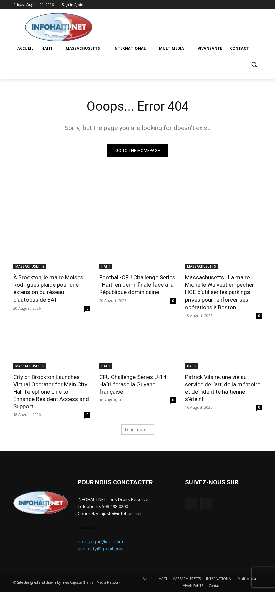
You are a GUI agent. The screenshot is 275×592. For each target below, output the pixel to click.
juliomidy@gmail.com (101, 548)
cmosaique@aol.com (100, 541)
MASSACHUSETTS (29, 266)
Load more (135, 429)
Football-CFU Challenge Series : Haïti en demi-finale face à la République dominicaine (137, 284)
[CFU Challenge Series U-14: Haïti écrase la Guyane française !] (137, 350)
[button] (254, 64)
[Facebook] (248, 5)
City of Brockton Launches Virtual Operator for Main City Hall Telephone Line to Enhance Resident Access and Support (51, 392)
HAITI (105, 266)
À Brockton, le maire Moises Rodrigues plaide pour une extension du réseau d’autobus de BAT (48, 288)
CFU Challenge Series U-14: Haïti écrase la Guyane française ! (133, 384)
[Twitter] (258, 5)
